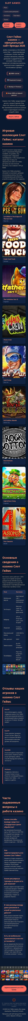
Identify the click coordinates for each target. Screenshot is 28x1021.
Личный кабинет (6, 25)
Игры (5, 7)
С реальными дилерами (11, 11)
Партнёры (16, 15)
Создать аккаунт (18, 25)
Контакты (7, 15)
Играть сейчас (14, 117)
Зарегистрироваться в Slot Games (14, 989)
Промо (6, 19)
